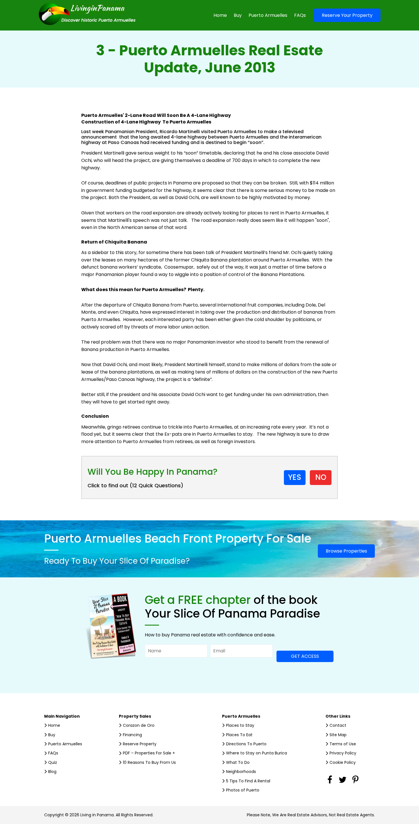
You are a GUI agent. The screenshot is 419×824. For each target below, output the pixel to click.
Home (220, 15)
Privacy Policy (342, 753)
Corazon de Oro (138, 725)
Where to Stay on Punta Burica (256, 753)
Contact (337, 725)
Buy (238, 15)
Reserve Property (139, 744)
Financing (132, 735)
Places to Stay (240, 725)
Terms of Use (342, 744)
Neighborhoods (241, 771)
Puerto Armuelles (268, 15)
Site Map (338, 735)
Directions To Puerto (246, 744)
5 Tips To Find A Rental (248, 781)
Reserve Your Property (347, 15)
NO (320, 477)
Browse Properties (346, 551)
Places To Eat (239, 735)
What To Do (238, 762)
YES (294, 477)
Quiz (52, 762)
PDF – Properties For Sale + (149, 753)
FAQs (300, 15)
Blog (52, 771)
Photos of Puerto (242, 790)
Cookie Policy (342, 762)
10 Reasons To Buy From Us (149, 762)
